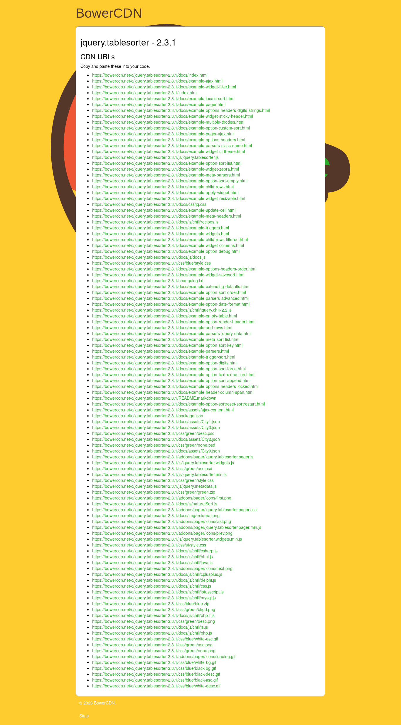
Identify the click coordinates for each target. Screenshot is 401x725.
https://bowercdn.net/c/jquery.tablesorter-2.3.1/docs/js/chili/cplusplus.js (157, 574)
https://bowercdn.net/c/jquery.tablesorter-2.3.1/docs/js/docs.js (148, 257)
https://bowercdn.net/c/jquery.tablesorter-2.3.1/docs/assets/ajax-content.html (163, 410)
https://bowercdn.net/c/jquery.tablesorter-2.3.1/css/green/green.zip (153, 492)
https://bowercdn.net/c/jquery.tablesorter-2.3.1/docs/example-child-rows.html (163, 186)
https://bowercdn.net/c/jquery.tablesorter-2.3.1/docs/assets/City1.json (156, 421)
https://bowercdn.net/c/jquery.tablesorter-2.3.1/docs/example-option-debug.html (166, 251)
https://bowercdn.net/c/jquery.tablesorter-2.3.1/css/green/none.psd (153, 445)
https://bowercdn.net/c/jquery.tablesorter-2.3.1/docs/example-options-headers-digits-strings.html (181, 110)
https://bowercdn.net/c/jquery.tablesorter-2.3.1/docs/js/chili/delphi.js (154, 580)
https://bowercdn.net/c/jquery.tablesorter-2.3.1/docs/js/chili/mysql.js (154, 597)
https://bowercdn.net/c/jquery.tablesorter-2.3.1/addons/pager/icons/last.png (161, 521)
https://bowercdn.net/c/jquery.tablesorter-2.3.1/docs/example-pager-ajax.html (163, 134)
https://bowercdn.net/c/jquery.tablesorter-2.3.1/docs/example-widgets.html (160, 233)
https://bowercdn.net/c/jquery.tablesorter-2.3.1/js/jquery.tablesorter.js (155, 157)
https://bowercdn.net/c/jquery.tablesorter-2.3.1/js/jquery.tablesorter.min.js (159, 474)
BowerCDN (109, 13)
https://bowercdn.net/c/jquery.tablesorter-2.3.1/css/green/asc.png (152, 644)
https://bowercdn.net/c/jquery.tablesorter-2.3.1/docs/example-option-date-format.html (171, 304)
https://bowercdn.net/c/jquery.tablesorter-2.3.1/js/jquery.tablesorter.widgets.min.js (167, 539)
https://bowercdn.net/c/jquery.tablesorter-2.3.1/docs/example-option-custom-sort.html (171, 128)
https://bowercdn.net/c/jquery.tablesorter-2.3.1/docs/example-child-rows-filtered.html (170, 239)
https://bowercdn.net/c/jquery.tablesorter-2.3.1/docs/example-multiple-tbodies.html (168, 122)
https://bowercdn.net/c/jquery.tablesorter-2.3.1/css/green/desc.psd (153, 433)
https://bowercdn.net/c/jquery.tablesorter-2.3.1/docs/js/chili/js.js (150, 627)
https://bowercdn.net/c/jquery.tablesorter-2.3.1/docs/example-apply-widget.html (165, 192)
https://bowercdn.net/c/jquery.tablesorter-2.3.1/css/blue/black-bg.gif (154, 668)
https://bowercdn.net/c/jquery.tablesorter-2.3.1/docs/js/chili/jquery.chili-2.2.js (162, 310)
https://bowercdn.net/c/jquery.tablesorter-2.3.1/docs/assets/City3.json (156, 427)
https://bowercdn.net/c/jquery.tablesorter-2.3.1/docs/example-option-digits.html (164, 363)
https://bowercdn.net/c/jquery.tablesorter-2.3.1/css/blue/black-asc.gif (155, 680)
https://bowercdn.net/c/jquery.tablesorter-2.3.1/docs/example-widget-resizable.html (168, 198)
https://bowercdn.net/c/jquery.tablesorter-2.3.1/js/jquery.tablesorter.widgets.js (163, 462)
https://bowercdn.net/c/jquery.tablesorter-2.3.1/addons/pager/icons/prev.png (162, 533)
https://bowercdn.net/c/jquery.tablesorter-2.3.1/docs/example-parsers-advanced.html (170, 298)
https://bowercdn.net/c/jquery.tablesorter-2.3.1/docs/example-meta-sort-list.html (165, 339)
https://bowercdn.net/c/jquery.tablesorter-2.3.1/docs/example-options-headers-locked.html (175, 386)
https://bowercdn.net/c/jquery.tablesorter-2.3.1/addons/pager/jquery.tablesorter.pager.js (172, 457)
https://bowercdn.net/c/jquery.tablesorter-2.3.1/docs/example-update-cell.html (163, 210)
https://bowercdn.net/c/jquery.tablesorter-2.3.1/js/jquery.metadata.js (154, 486)
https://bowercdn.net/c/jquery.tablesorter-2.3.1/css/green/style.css (153, 480)
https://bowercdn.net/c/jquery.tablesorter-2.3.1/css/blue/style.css (151, 263)
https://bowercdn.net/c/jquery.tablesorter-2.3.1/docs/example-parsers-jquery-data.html (172, 333)
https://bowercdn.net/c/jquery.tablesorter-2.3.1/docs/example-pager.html (158, 104)
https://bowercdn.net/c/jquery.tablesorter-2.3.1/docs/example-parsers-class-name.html (172, 145)
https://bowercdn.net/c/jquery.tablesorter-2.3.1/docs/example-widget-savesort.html (168, 274)
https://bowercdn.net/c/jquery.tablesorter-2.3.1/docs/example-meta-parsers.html (166, 175)
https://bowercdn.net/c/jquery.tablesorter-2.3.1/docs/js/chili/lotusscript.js (158, 592)
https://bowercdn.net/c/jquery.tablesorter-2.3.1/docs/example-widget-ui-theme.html (168, 151)
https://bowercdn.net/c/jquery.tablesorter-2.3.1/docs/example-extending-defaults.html (170, 286)
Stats (84, 716)
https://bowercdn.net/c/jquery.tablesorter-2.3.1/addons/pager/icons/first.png (161, 498)
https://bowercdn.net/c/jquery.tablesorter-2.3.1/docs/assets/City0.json (156, 451)
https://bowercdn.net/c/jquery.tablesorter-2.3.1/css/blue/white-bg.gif (154, 662)
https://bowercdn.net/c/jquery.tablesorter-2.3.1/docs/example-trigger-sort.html (163, 357)
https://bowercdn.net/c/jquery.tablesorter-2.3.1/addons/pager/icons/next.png (162, 568)
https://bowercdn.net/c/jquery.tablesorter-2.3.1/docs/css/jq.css (149, 204)
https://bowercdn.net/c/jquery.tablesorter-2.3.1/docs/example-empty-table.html (164, 316)
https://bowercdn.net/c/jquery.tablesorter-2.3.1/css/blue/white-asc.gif (155, 639)
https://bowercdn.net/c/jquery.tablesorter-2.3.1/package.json (147, 415)
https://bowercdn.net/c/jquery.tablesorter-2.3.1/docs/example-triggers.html (160, 228)
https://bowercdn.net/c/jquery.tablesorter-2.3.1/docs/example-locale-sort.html (163, 98)
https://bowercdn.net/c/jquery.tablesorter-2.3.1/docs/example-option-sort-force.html (169, 368)
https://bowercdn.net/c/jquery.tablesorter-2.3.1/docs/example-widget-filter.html (164, 87)
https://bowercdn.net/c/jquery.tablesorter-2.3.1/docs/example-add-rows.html (162, 327)
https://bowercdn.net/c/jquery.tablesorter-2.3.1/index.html (145, 92)
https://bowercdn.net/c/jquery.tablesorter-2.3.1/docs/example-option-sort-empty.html (169, 181)
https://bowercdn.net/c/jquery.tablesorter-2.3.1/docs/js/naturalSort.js (154, 504)
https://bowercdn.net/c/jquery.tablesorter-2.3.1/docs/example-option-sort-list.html (166, 163)
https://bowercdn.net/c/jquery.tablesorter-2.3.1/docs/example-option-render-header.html (173, 321)
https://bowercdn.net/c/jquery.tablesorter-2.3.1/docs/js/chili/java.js (152, 562)
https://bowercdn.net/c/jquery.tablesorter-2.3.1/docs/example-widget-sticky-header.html (172, 116)
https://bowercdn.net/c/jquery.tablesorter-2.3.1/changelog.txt (147, 280)
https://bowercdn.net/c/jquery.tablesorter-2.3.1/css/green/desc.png (153, 621)
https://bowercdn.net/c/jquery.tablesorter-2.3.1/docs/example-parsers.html (160, 351)
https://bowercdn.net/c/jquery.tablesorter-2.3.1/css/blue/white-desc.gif (156, 686)
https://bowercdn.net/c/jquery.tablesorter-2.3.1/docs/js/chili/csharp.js (155, 551)
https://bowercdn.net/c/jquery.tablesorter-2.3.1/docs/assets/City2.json (156, 439)
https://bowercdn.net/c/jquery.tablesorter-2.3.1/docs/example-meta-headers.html (166, 216)
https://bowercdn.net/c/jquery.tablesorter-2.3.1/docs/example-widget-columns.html (168, 245)
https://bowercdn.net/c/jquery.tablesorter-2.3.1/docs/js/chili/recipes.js (155, 222)
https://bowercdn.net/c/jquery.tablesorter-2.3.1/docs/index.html (150, 75)
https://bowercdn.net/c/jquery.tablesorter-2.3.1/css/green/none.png (153, 650)
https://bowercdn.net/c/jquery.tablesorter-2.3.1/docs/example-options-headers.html (168, 139)
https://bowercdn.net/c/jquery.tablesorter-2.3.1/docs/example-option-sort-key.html (167, 345)
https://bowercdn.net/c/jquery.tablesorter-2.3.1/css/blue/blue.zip (150, 603)
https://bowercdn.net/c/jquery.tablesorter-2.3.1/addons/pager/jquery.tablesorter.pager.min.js (176, 527)
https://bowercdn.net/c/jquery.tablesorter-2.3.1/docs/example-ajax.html (157, 81)
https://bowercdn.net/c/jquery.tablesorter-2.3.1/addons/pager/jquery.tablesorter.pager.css (174, 509)
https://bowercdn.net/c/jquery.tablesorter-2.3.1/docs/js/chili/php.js (152, 633)
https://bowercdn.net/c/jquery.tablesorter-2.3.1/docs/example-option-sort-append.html (171, 380)
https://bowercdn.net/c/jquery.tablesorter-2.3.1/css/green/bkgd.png (153, 609)
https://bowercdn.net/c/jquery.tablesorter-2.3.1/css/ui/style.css (149, 545)
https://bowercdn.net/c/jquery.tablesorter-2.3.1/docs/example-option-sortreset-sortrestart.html (178, 404)
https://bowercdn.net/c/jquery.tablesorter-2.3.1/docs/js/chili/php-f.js (153, 615)
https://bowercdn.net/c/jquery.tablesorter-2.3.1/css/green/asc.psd (152, 468)
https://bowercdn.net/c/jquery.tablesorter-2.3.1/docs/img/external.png (156, 515)
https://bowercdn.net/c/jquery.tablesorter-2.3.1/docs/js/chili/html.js (152, 556)
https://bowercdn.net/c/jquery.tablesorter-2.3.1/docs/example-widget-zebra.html (165, 169)
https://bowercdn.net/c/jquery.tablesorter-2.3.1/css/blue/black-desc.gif (156, 674)
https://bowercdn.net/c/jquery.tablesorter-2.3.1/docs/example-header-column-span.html (172, 392)
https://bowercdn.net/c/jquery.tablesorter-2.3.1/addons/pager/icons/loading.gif (163, 656)
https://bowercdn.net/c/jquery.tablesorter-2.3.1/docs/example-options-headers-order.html (174, 269)
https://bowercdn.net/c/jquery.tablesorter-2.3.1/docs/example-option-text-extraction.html (173, 374)
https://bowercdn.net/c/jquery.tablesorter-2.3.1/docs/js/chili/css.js (151, 586)
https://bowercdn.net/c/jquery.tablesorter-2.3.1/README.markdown (154, 398)
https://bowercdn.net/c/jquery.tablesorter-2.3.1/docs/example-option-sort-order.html (169, 292)
